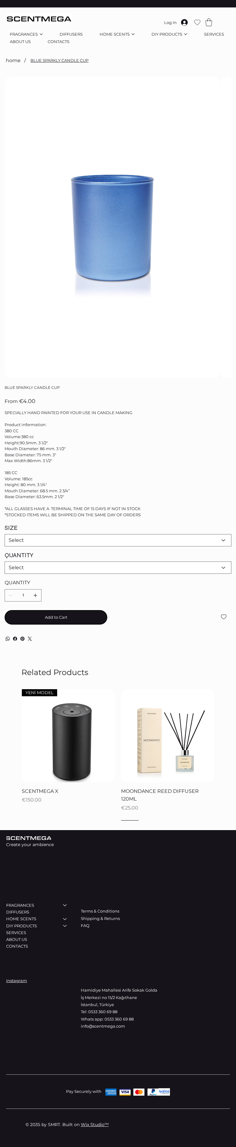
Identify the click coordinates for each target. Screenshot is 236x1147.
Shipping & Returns (101, 918)
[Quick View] (167, 735)
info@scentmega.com (103, 1026)
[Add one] (35, 595)
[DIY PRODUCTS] (65, 925)
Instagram (16, 980)
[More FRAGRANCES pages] (41, 34)
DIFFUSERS (17, 911)
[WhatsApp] (8, 639)
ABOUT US (16, 939)
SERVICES (16, 932)
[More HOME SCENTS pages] (133, 34)
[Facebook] (15, 639)
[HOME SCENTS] (65, 918)
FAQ (85, 925)
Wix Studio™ (95, 1124)
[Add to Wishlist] (224, 617)
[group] (118, 755)
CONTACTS (17, 946)
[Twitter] (30, 639)
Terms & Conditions (100, 911)
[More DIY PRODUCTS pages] (185, 34)
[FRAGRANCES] (65, 905)
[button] (209, 22)
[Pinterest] (22, 639)
